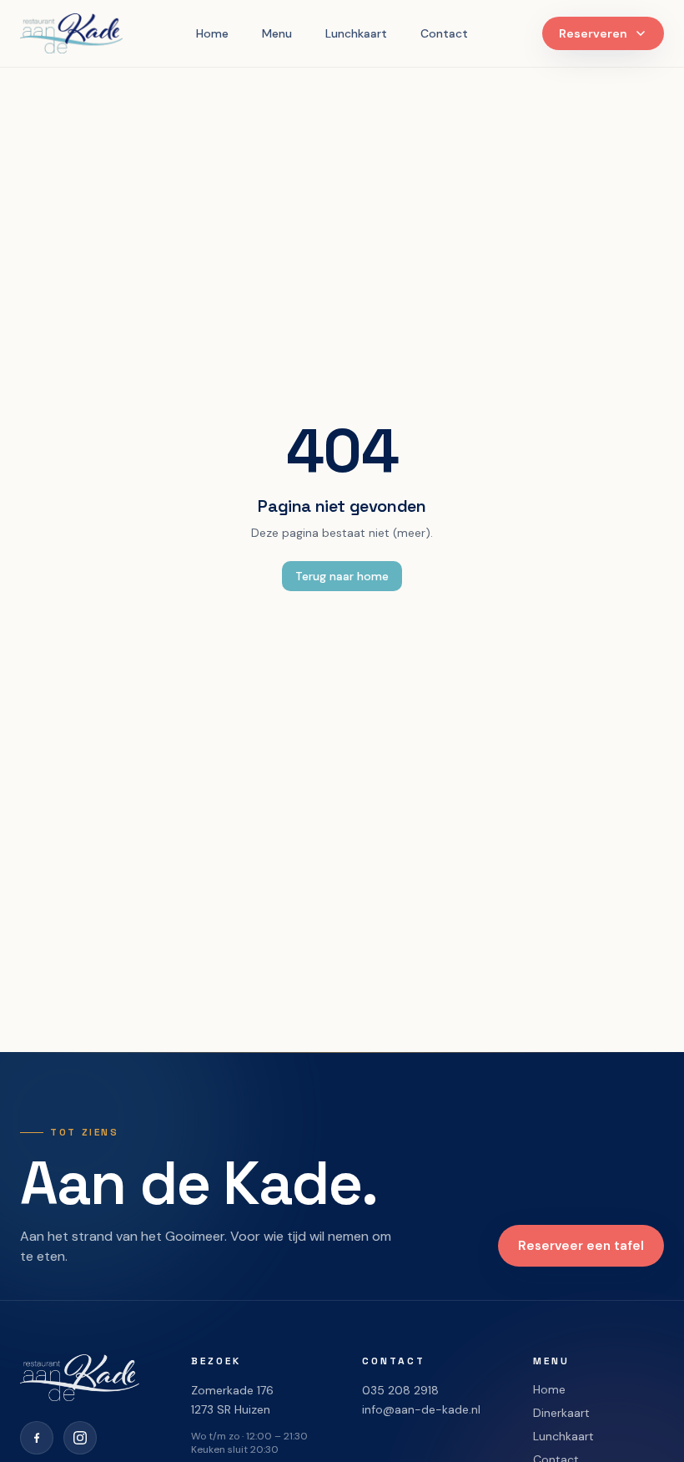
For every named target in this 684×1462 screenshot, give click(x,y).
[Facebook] (36, 1437)
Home (212, 33)
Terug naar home (342, 576)
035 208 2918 (400, 1390)
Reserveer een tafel (581, 1245)
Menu (277, 33)
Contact (444, 33)
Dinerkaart (561, 1412)
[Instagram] (80, 1437)
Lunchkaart (356, 33)
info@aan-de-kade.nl (421, 1409)
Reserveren (593, 33)
